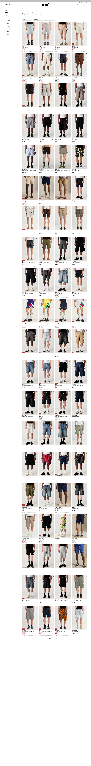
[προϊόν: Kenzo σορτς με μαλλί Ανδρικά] (63, 65)
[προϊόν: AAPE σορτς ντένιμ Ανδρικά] (46, 341)
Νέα (4, 6)
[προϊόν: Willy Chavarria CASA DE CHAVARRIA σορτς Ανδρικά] (63, 126)
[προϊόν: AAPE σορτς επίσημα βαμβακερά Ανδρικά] (30, 341)
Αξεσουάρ (15, 6)
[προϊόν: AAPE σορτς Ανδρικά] (46, 403)
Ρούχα (7, 6)
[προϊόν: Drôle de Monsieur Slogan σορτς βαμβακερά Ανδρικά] (30, 433)
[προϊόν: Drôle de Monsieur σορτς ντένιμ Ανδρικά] (79, 618)
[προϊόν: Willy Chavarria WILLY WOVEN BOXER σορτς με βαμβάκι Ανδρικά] (30, 157)
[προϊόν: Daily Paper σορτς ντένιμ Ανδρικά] (46, 433)
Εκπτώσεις (28, 6)
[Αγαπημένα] (83, 4)
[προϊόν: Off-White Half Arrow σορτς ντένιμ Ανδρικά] (30, 65)
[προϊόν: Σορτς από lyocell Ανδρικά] (30, 556)
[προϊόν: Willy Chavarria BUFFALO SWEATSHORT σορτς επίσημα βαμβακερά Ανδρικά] (30, 126)
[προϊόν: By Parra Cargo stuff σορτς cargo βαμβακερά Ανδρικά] (46, 618)
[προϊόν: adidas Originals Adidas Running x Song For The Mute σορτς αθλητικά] (63, 157)
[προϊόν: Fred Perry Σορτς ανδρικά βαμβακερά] (79, 34)
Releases (32, 6)
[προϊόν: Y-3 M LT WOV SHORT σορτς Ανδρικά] (30, 95)
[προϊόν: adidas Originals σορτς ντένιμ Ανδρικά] (63, 280)
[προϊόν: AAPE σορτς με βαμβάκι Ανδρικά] (79, 341)
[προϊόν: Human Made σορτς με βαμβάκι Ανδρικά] (63, 464)
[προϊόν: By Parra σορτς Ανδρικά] (79, 464)
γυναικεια (6, 4)
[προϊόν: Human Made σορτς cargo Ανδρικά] (46, 65)
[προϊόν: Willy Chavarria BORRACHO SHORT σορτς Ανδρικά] (79, 126)
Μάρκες (19, 6)
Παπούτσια (11, 6)
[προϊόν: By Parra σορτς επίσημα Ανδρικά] (46, 464)
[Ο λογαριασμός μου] (80, 4)
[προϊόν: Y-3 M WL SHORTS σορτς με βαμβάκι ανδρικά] (46, 95)
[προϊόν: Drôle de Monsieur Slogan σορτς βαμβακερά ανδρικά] (79, 403)
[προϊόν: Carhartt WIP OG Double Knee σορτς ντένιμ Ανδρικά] (79, 372)
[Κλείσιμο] (86, 1)
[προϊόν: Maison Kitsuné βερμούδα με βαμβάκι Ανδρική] (79, 433)
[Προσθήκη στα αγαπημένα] (37, 23)
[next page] (63, 638)
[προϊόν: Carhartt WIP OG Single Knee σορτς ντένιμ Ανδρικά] (79, 249)
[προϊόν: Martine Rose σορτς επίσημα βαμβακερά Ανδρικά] (79, 587)
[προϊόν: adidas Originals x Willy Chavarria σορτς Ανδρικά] (63, 526)
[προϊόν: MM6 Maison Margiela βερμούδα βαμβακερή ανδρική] (30, 526)
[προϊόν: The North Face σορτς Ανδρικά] (46, 587)
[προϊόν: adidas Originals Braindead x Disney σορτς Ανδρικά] (30, 310)
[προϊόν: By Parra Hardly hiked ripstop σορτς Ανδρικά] (46, 280)
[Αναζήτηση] (78, 4)
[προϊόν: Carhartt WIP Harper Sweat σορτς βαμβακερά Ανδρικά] (63, 249)
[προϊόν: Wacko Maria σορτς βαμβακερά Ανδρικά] (79, 188)
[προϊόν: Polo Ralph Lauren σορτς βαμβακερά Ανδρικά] (30, 188)
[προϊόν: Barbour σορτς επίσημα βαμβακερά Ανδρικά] (79, 280)
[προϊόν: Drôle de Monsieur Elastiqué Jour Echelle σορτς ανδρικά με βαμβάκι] (79, 65)
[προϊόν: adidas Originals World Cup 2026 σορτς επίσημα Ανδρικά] (63, 403)
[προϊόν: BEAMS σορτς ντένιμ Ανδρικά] (30, 34)
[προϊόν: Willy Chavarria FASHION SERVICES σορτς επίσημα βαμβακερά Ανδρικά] (46, 126)
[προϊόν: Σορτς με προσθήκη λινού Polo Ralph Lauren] (79, 526)
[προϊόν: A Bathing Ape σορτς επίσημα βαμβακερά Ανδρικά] (79, 157)
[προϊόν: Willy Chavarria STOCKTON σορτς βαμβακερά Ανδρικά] (79, 95)
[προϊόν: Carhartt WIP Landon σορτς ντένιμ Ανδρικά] (46, 495)
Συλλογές (23, 6)
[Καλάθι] (86, 4)
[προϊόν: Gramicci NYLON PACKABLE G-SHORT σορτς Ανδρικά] (30, 218)
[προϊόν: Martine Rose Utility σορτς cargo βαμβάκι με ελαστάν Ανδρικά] (63, 618)
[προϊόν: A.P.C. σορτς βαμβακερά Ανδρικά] (63, 34)
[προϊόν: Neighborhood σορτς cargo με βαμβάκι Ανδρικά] (30, 495)
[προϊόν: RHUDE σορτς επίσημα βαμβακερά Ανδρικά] (63, 95)
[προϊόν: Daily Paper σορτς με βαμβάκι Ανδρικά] (63, 556)
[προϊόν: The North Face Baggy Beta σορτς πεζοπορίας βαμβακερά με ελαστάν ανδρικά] (63, 587)
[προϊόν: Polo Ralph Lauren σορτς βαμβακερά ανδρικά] (63, 495)
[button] (27, 17)
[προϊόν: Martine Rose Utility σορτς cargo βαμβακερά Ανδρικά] (30, 618)
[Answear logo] (45, 4)
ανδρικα (10, 4)
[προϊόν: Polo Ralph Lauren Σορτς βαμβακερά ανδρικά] (79, 556)
